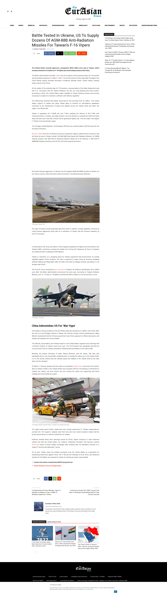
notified (58, 75)
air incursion (59, 269)
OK (115, 591)
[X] (11, 11)
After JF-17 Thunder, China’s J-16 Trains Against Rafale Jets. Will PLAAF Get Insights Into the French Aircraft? (120, 62)
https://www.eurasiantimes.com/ (53, 506)
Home (33, 31)
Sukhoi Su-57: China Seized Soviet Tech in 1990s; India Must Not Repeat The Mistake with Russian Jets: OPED (65, 543)
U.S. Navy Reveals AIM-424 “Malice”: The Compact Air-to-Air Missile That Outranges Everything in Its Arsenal (118, 70)
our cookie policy (88, 589)
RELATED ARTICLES (39, 522)
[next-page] (36, 552)
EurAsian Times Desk (40, 49)
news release (38, 134)
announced (36, 445)
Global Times (78, 366)
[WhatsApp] (55, 479)
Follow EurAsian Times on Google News (47, 466)
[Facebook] (8, 11)
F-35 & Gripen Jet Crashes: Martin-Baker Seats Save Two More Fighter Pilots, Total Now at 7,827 (42, 544)
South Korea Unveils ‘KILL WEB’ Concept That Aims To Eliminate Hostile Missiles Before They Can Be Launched (84, 492)
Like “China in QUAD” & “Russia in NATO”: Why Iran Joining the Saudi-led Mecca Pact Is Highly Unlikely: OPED (88, 546)
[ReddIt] (59, 479)
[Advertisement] (65, 62)
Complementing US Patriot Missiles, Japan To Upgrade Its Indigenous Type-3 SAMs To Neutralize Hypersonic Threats (46, 492)
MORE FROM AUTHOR (54, 522)
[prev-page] (33, 552)
